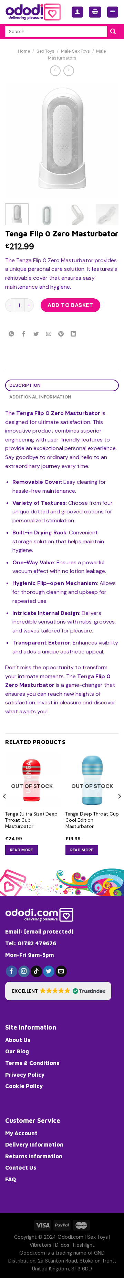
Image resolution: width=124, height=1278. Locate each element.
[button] (58, 991)
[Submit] (113, 32)
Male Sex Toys (75, 51)
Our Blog (17, 1051)
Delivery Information (34, 1144)
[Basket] (95, 12)
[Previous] (16, 139)
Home (24, 51)
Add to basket (70, 305)
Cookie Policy (24, 1086)
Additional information (40, 397)
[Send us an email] (61, 971)
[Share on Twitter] (36, 334)
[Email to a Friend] (48, 334)
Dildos (62, 1245)
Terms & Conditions (32, 1063)
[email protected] (49, 931)
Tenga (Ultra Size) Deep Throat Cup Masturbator (31, 820)
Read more (21, 850)
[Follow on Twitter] (48, 971)
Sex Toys (45, 51)
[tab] (62, 386)
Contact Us (20, 1167)
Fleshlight (84, 1245)
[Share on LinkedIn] (73, 334)
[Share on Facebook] (24, 334)
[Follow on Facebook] (11, 971)
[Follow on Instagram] (24, 971)
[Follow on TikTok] (36, 971)
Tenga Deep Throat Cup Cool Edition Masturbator (92, 820)
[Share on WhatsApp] (11, 334)
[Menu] (112, 12)
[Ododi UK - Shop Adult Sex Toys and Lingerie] (33, 12)
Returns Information (33, 1156)
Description (25, 385)
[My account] (77, 12)
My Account (21, 1133)
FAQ (10, 1179)
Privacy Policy (24, 1075)
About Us (17, 1040)
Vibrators (40, 1245)
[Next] (108, 139)
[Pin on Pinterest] (61, 334)
